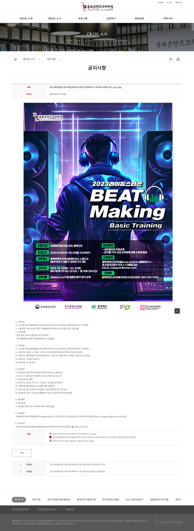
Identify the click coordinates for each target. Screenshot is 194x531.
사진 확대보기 (177, 311)
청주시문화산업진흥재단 (43, 499)
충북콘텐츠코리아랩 (81, 4)
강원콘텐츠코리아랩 (144, 499)
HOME (160, 3)
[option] (44, 500)
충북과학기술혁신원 (71, 499)
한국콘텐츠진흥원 (95, 499)
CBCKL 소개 (26, 18)
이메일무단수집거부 (47, 509)
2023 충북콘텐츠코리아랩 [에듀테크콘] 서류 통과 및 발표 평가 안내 (77, 465)
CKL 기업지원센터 (119, 499)
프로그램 (82, 18)
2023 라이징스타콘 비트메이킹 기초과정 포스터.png (74, 434)
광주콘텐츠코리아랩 (169, 499)
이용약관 (69, 509)
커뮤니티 (167, 18)
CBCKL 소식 (54, 18)
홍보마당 (139, 18)
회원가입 (178, 3)
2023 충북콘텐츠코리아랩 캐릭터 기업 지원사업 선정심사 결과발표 (77, 471)
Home (12, 57)
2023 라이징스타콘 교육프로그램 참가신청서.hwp (73, 441)
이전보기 (15, 499)
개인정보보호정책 (20, 509)
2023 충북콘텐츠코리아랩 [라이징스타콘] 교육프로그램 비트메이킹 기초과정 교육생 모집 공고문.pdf (94, 437)
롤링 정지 (22, 499)
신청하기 (111, 18)
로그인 (169, 3)
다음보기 (18, 499)
